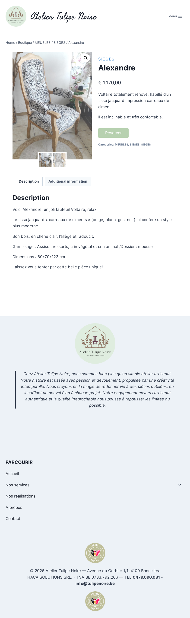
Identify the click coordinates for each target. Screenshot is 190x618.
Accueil (12, 473)
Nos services (17, 485)
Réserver (113, 132)
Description (29, 181)
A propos (14, 507)
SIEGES (106, 59)
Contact (13, 518)
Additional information (67, 181)
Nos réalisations (20, 496)
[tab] (29, 182)
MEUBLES (121, 144)
